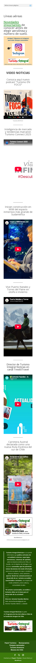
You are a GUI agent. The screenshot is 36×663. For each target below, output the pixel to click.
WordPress (18, 660)
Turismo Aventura (17, 647)
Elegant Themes (17, 658)
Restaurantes (24, 643)
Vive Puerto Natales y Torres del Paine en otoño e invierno (18, 289)
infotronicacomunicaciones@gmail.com (18, 540)
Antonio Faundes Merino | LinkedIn (16, 604)
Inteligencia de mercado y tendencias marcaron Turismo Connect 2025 (18, 131)
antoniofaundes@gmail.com (17, 601)
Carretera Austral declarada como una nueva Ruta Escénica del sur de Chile (18, 445)
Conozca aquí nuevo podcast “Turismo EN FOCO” (18, 82)
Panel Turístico (10, 643)
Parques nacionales (17, 645)
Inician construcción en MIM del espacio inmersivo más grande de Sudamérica (18, 210)
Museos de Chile (17, 650)
